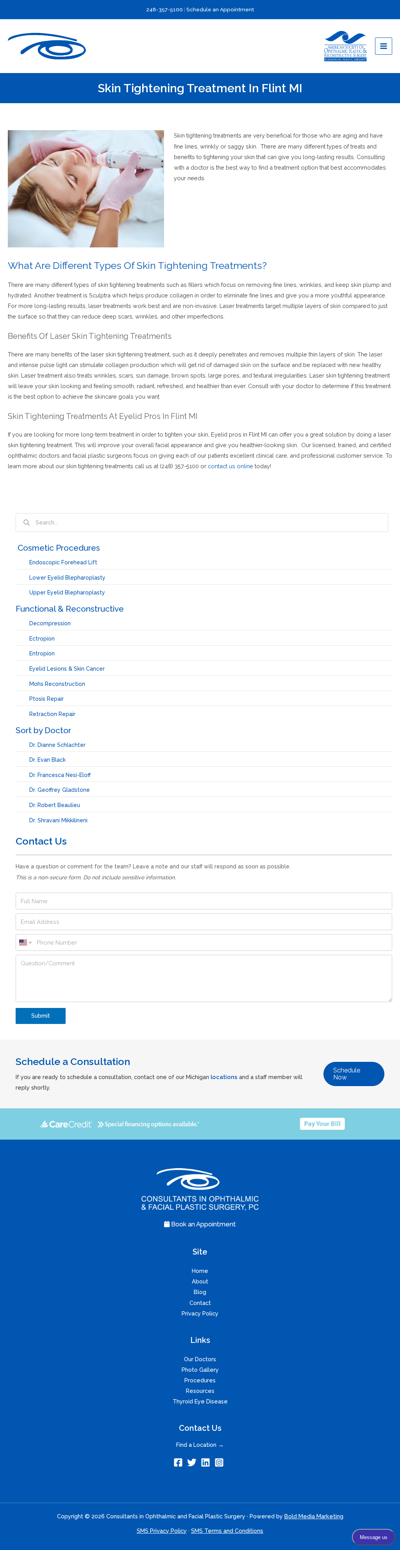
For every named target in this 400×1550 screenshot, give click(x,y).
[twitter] (193, 1462)
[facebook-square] (179, 1462)
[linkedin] (207, 1462)
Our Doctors (200, 1359)
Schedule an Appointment (220, 9)
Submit (40, 1015)
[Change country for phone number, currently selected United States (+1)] (25, 942)
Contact (200, 1302)
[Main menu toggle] (383, 46)
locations (224, 1077)
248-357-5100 (164, 9)
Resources (200, 1390)
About (200, 1281)
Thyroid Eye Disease (200, 1401)
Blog (200, 1292)
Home (200, 1270)
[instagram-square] (220, 1462)
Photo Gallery (200, 1369)
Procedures (200, 1380)
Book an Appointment (203, 1224)
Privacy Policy (200, 1313)
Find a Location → (200, 1444)
